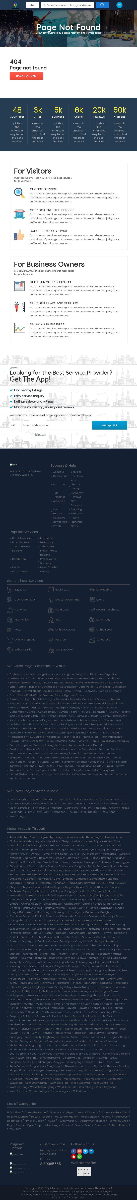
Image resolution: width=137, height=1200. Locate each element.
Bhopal (26, 887)
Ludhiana (119, 987)
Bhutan (58, 682)
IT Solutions (14, 1112)
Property (106, 1116)
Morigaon (15, 1003)
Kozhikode (34, 978)
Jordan (105, 716)
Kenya (13, 720)
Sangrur (112, 1037)
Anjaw (72, 849)
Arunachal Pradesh (43, 799)
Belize (37, 682)
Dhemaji (108, 916)
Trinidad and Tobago (88, 766)
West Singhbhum (106, 1087)
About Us (58, 472)
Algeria (44, 674)
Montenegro (31, 732)
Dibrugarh (16, 920)
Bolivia (69, 682)
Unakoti (32, 1074)
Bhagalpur (16, 883)
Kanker (41, 962)
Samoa (103, 749)
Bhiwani (121, 883)
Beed (121, 874)
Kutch (13, 983)
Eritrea (77, 703)
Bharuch (60, 883)
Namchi (120, 1003)
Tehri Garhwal (18, 1066)
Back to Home (26, 75)
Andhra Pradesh (19, 799)
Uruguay (49, 774)
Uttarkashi (16, 1078)
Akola (13, 841)
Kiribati (24, 720)
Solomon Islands (62, 757)
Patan (64, 1020)
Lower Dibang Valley (58, 987)
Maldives (110, 724)
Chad (58, 691)
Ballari (27, 862)
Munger (28, 1003)
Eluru (67, 928)
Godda (100, 937)
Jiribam (62, 953)
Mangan (15, 999)
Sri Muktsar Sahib (49, 1058)
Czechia (81, 695)
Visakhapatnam (93, 1078)
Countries (59, 517)
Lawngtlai (90, 983)
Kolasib (37, 974)
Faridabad (94, 928)
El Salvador (39, 703)
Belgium (26, 682)
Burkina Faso (49, 686)
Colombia (90, 691)
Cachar (81, 895)
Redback (107, 1188)
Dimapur (48, 920)
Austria (41, 678)
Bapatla (42, 870)
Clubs (51, 1121)
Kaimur (117, 953)
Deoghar (105, 912)
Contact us (60, 476)
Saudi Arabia (49, 753)
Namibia (94, 732)
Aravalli (24, 853)
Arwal (46, 853)
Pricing (75, 517)
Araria (13, 853)
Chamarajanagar (99, 895)
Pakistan (37, 741)
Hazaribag (66, 945)
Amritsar (88, 845)
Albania (32, 674)
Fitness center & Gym (115, 1112)
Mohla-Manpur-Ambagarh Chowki (79, 999)
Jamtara (91, 949)
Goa (119, 799)
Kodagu (97, 970)
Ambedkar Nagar (32, 845)
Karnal (114, 962)
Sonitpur (97, 1049)
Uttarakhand (107, 812)
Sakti (85, 1037)
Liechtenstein (18, 724)
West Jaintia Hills (103, 1083)
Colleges (68, 1112)
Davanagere (75, 912)
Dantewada (26, 912)
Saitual (75, 1037)
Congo (117, 691)
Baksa (94, 858)
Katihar (30, 966)
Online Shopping (25, 639)
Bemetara (44, 878)
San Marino (117, 749)
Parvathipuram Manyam (43, 1020)
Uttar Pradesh (88, 812)
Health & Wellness (107, 609)
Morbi (124, 999)
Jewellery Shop (119, 1121)
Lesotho (96, 720)
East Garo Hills (18, 924)
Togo (58, 766)
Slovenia (43, 757)
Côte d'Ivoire (68, 686)
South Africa (95, 757)
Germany (74, 707)
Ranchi (122, 1028)
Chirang (87, 903)
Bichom (37, 887)
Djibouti (75, 699)
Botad (86, 891)
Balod (46, 862)
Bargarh (107, 870)
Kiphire (59, 970)
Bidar (48, 887)
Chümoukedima (55, 908)
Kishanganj (83, 970)
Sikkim (28, 812)
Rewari (14, 1033)
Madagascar (69, 724)
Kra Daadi (49, 978)
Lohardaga (121, 983)
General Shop (83, 1125)
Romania (74, 745)
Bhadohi (68, 878)
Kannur (52, 962)
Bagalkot (30, 858)
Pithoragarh (69, 1024)
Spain (31, 761)
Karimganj (101, 962)
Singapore (16, 757)
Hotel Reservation (23, 538)
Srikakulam (89, 1058)
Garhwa (106, 933)
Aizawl (109, 837)
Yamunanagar (59, 1091)
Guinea (31, 711)
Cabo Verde (86, 686)
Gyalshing (96, 941)
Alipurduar (52, 841)
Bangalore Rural (84, 866)
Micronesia (89, 728)
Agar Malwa (31, 837)
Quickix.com (54, 1188)
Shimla (108, 1045)
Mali (120, 724)
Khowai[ (25, 970)
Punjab (125, 807)
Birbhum (15, 891)
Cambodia (103, 686)
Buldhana (33, 895)
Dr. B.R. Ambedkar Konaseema (74, 920)
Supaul (114, 1058)
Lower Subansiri (101, 987)
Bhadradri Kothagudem (90, 878)
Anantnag (50, 849)
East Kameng (80, 924)
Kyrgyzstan (49, 720)
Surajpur (15, 1062)
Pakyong (15, 1016)
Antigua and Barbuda (89, 674)
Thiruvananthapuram (78, 1066)
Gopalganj (28, 941)
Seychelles (90, 753)
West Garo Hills (59, 1083)
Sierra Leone (107, 753)
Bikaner (90, 887)
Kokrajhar (15, 974)
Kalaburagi (55, 958)
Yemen (123, 774)
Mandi (58, 995)
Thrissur (111, 1066)
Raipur (48, 1028)
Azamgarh (16, 858)
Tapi (101, 1062)
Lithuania (34, 724)
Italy (71, 716)
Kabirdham (103, 953)
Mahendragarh (83, 991)
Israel (62, 716)
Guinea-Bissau (47, 711)
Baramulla (71, 870)
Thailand (29, 766)
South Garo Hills (19, 1053)
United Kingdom (104, 770)
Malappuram (17, 995)
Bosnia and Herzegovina (91, 682)
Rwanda (98, 745)
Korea (97, 974)
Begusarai (16, 878)
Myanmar (80, 732)
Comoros (104, 691)
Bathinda (97, 874)
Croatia (47, 695)
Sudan (55, 761)
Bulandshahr (17, 895)
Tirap (13, 1070)
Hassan (42, 945)
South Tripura (92, 1053)
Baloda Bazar (60, 862)
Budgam (110, 891)
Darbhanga (44, 912)
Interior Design (35, 1121)
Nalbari (108, 1003)
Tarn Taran (113, 1062)
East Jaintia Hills (60, 924)
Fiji (122, 703)
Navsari (71, 1008)
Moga (51, 999)
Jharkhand (94, 803)
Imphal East (26, 949)
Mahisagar (101, 991)
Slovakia (30, 757)
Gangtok (93, 933)
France (25, 707)
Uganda (45, 770)
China (77, 691)
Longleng (38, 987)
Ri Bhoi (25, 1033)
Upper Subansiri (95, 1074)
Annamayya (86, 849)
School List (103, 639)
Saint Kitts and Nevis (22, 749)
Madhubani (45, 991)
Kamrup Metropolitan (114, 958)
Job (57, 619)
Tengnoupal (36, 1066)
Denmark (61, 699)
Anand (14, 849)
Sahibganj (16, 1037)
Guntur (52, 941)
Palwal (66, 1016)
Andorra (56, 674)
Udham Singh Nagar (101, 1070)
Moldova (104, 728)
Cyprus (68, 695)
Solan (73, 1049)
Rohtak (36, 1033)
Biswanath (43, 891)
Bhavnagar (75, 883)
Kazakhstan (120, 716)
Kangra (29, 962)
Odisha (113, 807)
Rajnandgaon (73, 1028)
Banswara (28, 870)
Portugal (50, 745)
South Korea (113, 757)
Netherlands (17, 736)
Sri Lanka (43, 761)
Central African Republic (37, 691)
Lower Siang (81, 987)
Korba (87, 974)
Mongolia (15, 732)
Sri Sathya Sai (71, 1058)
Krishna (62, 978)
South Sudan (18, 761)
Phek (42, 1024)
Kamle (82, 958)
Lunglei (14, 991)
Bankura (15, 870)
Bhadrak (113, 878)
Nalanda (96, 1003)
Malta (13, 728)
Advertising (51, 1125)
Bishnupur (28, 891)
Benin (47, 682)
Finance (66, 1125)
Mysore (58, 1003)
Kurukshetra (96, 978)
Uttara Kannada (117, 1074)
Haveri (53, 945)
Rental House (120, 1125)
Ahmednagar (94, 837)
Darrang (59, 912)
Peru (12, 745)
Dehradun (91, 912)
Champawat (31, 899)
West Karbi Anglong (42, 1087)
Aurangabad (90, 853)
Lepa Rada (105, 983)
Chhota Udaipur (31, 903)
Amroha (101, 845)
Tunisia (108, 766)
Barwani (64, 874)
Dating (44, 571)
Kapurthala (66, 962)
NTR (78, 1012)
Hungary (113, 711)
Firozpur (48, 933)
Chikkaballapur (52, 903)
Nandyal (27, 1008)
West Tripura (18, 1091)
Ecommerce (19, 571)
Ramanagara (93, 1028)
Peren (33, 1024)
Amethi (50, 845)
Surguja (58, 1062)
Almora (106, 841)
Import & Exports (88, 1112)
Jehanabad (29, 953)
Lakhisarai (63, 983)
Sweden (82, 761)
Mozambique (64, 732)
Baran (84, 870)
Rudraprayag (63, 1033)
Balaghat (107, 858)
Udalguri (81, 1070)
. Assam (63, 799)
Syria (110, 761)
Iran (35, 716)
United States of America (26, 774)
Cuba (58, 695)
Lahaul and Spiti (29, 983)
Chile (68, 691)
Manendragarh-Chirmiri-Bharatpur (99, 995)
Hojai (102, 945)
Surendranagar (41, 1062)
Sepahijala (67, 1041)
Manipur (57, 807)
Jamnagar (76, 949)
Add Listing (59, 484)
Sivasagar (51, 1049)
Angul (62, 849)
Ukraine (57, 770)
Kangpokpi (16, 962)
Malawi (84, 724)
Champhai (47, 899)
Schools (54, 1112)
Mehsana (39, 999)
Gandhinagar (77, 933)
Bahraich (73, 858)
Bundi (45, 895)
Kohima (123, 970)
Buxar (70, 895)
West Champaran (36, 1083)
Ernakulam (79, 928)
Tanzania (15, 766)
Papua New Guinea (103, 741)
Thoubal (99, 1066)
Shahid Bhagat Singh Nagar (26, 1045)
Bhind (101, 883)
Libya (118, 720)
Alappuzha (25, 841)
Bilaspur (102, 887)
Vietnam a (110, 774)
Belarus (14, 682)
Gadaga (61, 933)
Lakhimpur (48, 983)
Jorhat (74, 953)
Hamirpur (15, 945)
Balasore (15, 862)
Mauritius (62, 728)
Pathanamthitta (81, 1020)
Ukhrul (13, 1074)
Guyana (63, 711)
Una (22, 1074)
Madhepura (28, 991)
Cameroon (119, 686)
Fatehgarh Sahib (20, 933)
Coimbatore (78, 799)
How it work (60, 522)
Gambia (48, 707)
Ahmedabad (75, 837)
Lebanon (83, 720)
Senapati (52, 1041)
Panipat (111, 1016)
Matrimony (46, 542)
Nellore (96, 1008)
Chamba (118, 895)
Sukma (102, 1058)
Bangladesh (98, 678)
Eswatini (101, 703)
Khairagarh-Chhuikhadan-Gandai (88, 966)
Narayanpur (42, 1008)
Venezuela (94, 774)
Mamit (48, 995)
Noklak (119, 1008)
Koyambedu (17, 978)
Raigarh (36, 1028)
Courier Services (25, 599)
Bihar (92, 799)
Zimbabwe (28, 778)
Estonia (88, 703)
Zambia (14, 778)
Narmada (58, 1008)
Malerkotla (34, 995)
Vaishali (45, 1078)
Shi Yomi (96, 1045)
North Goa (48, 1012)
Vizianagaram (114, 1078)
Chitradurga (102, 903)
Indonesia (24, 716)
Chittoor (118, 903)
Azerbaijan (54, 678)
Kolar (27, 974)
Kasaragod (16, 966)
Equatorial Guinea (59, 703)
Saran (13, 1041)
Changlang (77, 899)
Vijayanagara (72, 1078)
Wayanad (16, 1083)
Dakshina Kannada (112, 908)
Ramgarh (109, 1028)
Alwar (117, 841)
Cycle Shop (34, 1125)
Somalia (80, 757)
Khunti (36, 970)
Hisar (79, 945)
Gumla (41, 941)
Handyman (19, 559)
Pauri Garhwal (18, 1024)
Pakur (116, 1012)
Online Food (104, 629)
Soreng (109, 1049)
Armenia (15, 678)
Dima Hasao (32, 920)
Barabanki (56, 870)
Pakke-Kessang (100, 1012)
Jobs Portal (47, 546)
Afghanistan (17, 674)
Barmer (118, 870)
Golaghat (113, 937)
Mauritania (48, 728)
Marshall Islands (29, 728)
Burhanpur (58, 895)
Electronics (101, 1125)
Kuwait (35, 720)
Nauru (105, 732)
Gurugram (81, 941)
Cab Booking (104, 590)
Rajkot (58, 1028)
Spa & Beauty (64, 649)
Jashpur (15, 953)
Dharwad (80, 916)
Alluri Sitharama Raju (86, 841)
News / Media (48, 567)
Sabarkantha (97, 1033)
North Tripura (65, 1012)
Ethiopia (113, 703)
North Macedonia (111, 736)
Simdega (15, 1049)
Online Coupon (65, 629)
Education (46, 538)
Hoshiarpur (114, 945)
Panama (83, 741)
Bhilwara (89, 883)
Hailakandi (111, 941)
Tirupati (23, 1070)
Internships (22, 619)
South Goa (38, 1053)
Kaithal (14, 958)
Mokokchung (110, 999)
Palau (49, 741)
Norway (14, 741)
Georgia (61, 707)
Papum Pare (17, 1020)
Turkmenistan (18, 770)
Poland (38, 745)
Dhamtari (51, 916)
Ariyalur (35, 853)
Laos (61, 720)
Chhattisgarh (106, 799)
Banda (52, 866)
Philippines (24, 745)
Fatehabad (123, 928)
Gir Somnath (61, 937)
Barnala (26, 874)
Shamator (52, 1045)
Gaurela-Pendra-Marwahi (25, 937)
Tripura (72, 812)
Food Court (121, 1116)
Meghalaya (71, 807)
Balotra (76, 862)
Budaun (97, 891)
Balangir (120, 858)
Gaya (47, 937)
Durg (110, 920)
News (74, 526)
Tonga (69, 766)
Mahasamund (63, 991)
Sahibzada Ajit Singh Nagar (41, 1037)
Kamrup (93, 958)
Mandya (70, 995)
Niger (65, 736)
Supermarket (67, 1121)
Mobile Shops (89, 1116)
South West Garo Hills (116, 1053)
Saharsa (112, 1033)
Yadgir (44, 1091)
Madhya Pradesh (20, 807)
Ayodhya (124, 853)
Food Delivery (20, 542)
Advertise (59, 501)
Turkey (120, 766)
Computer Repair (35, 1112)
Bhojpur (14, 887)
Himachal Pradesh (46, 803)
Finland (14, 707)
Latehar (76, 983)
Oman (26, 741)
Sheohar (83, 1045)
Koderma (110, 970)
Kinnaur (47, 970)
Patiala (114, 1020)
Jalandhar (61, 949)
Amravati (64, 845)
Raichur (24, 1028)
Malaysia (96, 724)
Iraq (43, 716)
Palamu (41, 1016)
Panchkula (79, 1016)
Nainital (83, 1003)
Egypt (26, 703)
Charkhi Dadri (111, 899)
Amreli (76, 845)
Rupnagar (80, 1033)
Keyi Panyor (45, 966)
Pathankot (100, 1020)
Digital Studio (15, 1125)
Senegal (65, 753)
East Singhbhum (20, 928)
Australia (28, 678)
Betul (57, 878)
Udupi (119, 1070)
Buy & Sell (21, 590)
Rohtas (47, 1033)
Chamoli (15, 899)
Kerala (123, 803)
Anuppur (117, 849)
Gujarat (14, 803)
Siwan (63, 1049)
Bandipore (65, 866)
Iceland (125, 711)
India (13, 716)
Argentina (111, 674)
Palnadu (54, 1016)
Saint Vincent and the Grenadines (75, 749)
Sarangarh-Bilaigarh (32, 1041)
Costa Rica (16, 695)
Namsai (14, 1008)
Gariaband (120, 933)
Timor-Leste (44, 766)
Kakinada (40, 958)
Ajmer (119, 837)
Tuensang (52, 1070)
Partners (60, 639)
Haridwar (29, 945)
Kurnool (81, 978)
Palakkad (28, 1016)
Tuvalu (33, 770)
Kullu (72, 978)
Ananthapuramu (31, 849)
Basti (86, 874)
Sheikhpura (68, 1045)
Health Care (14, 1121)
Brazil (13, 686)
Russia (86, 745)
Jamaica (82, 716)
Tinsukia (124, 1066)
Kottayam (110, 974)
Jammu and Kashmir (73, 803)
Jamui (103, 949)
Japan (94, 716)
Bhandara (31, 883)
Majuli (114, 991)
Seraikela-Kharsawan (90, 1041)
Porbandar (105, 1024)
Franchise (77, 522)
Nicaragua (53, 736)
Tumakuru (67, 1070)
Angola (68, 674)
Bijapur (58, 887)
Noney (14, 1012)
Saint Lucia (44, 749)
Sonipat (84, 1049)
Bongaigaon (72, 891)
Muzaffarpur (43, 1003)
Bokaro (57, 891)
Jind (52, 953)
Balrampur (90, 862)
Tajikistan (121, 761)
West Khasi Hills (66, 1087)
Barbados (114, 678)
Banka (124, 866)
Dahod (94, 908)
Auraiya (75, 853)
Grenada (111, 707)
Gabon (36, 707)
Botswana (115, 682)
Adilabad (15, 837)
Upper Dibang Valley (52, 1074)
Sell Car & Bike (23, 649)
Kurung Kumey (115, 978)
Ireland (52, 716)
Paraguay (123, 741)
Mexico (75, 728)
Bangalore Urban (107, 866)
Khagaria (59, 966)
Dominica (88, 699)
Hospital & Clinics (17, 1116)
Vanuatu (79, 774)
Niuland (107, 1008)
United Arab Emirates (78, 770)
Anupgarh (103, 849)
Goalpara (87, 937)
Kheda (14, 970)
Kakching (26, 958)
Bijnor (79, 887)
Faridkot (108, 928)
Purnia (13, 1028)
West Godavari (80, 1083)
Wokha (32, 1091)
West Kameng (18, 1087)
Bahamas (70, 678)
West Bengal (18, 816)
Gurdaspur (65, 941)
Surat (26, 1062)
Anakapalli (115, 845)
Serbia (77, 753)
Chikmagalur (72, 903)
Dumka (100, 920)
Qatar (62, 745)
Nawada (84, 1008)
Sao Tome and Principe (24, 753)
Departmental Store (92, 1121)
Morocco (47, 732)
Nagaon (71, 1003)
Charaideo (93, 899)
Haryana (27, 803)
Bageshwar (46, 858)
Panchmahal (96, 1016)
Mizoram (86, 807)
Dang (13, 912)
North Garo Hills (29, 1012)
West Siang (86, 1087)
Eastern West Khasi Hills (46, 928)
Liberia (108, 720)
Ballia (36, 862)
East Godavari (38, 924)
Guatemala (17, 711)
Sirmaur (28, 1049)
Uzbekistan (64, 774)
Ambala (14, 845)
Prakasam (121, 1024)
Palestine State (65, 741)
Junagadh (87, 953)
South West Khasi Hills (23, 1058)
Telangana (58, 812)
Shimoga (120, 1045)
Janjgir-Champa (120, 949)
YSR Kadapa (78, 1091)
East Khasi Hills (100, 924)
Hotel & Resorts (40, 1116)
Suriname (68, 761)
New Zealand (36, 736)
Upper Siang (75, 1074)
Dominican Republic (109, 699)
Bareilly (95, 870)
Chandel (62, 899)
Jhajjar (44, 953)
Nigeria (76, 736)
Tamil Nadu (42, 812)
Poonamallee (88, 1024)
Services (76, 472)
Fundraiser (62, 609)
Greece (98, 707)
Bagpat (60, 858)
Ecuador (15, 703)
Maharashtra (41, 807)
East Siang (118, 924)
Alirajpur (66, 841)
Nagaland (100, 807)
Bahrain (83, 678)
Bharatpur (46, 883)
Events (57, 526)
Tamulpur (90, 1062)
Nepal (115, 732)
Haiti (74, 711)
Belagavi (30, 878)
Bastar (76, 874)
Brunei (22, 686)
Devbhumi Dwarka (21, 916)
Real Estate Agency (66, 1116)
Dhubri (120, 916)
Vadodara (31, 1078)
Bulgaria (34, 686)
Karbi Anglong (84, 962)
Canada (15, 691)
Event (100, 599)
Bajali (85, 858)
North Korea (90, 736)
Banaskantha (18, 866)
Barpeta (51, 874)
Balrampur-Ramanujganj (114, 862)
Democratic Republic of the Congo (31, 699)
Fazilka (37, 933)
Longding (24, 987)
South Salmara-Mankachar (64, 1053)
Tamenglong (73, 1062)
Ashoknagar (60, 853)
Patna (125, 1020)
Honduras (99, 711)
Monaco (117, 728)
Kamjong (69, 958)
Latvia (71, 720)
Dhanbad (66, 916)
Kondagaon (62, 974)
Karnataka (110, 803)
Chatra (14, 903)
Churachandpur (32, 908)
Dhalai (39, 916)
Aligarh (39, 841)
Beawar (110, 874)
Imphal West (44, 949)
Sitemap (76, 513)
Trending (76, 509)
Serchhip (111, 1041)
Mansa (27, 999)
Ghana (87, 707)
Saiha (64, 1037)
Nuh (86, 1012)
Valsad (57, 1078)
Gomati (14, 941)
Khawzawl (118, 966)
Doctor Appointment (68, 599)
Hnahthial (90, 945)
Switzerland (97, 761)
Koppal (76, 974)
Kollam (48, 974)
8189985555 (50, 1163)
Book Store (62, 590)
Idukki (13, 949)
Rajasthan (16, 812)
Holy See (85, 711)
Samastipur (98, 1037)
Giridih (75, 937)
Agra (44, 837)
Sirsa (39, 1049)
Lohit (13, 987)
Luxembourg (50, 724)
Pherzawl (53, 1024)
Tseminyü (37, 1070)
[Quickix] (73, 1151)
